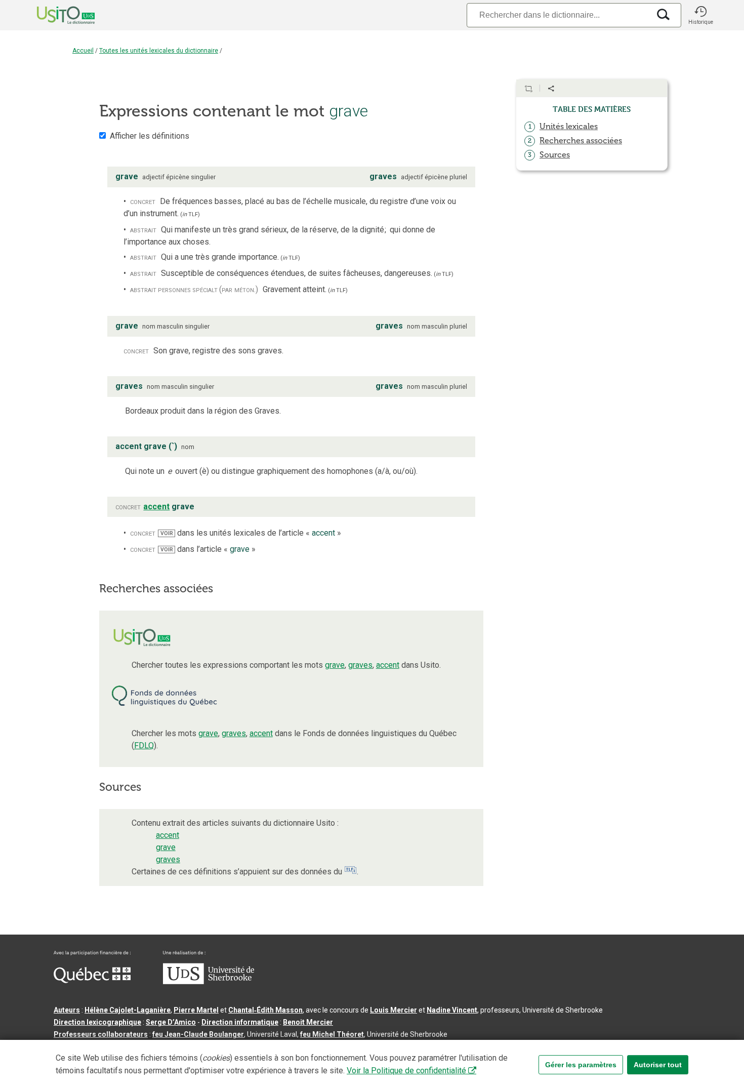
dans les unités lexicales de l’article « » (250, 533)
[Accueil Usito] (54, 15)
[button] (700, 15)
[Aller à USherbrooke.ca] (208, 982)
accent (387, 665)
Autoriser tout (658, 1065)
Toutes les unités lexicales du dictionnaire (158, 50)
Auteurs (67, 1010)
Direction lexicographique (97, 1022)
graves (360, 665)
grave (335, 665)
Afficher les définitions (149, 136)
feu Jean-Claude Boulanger (198, 1034)
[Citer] (528, 89)
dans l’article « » (207, 549)
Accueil (83, 50)
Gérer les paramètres (580, 1065)
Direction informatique (239, 1022)
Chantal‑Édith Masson (265, 1010)
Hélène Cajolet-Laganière (128, 1010)
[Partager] (551, 89)
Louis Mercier (393, 1010)
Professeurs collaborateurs (101, 1034)
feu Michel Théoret (332, 1034)
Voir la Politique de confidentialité (406, 1070)
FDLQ (144, 745)
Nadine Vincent (452, 1010)
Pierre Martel (196, 1010)
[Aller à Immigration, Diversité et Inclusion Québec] (92, 981)
